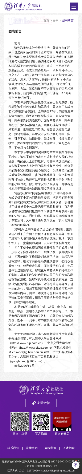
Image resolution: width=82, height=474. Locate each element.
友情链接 (43, 403)
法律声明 (32, 448)
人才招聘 (69, 448)
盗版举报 (50, 448)
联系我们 (13, 448)
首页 (46, 20)
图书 (55, 20)
